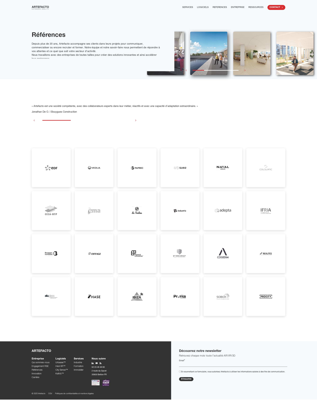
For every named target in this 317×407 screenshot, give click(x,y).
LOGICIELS (203, 7)
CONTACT (275, 7)
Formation (78, 366)
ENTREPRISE (237, 7)
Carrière (35, 377)
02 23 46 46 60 (98, 367)
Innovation (36, 374)
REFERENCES (220, 7)
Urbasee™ (60, 363)
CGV (50, 394)
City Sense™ (61, 370)
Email (182, 360)
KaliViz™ (59, 374)
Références (37, 370)
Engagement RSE (40, 366)
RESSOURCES (256, 7)
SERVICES (187, 7)
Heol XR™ (60, 366)
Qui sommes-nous (41, 363)
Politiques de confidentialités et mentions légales (74, 394)
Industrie (78, 363)
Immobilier (78, 370)
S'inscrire (186, 379)
